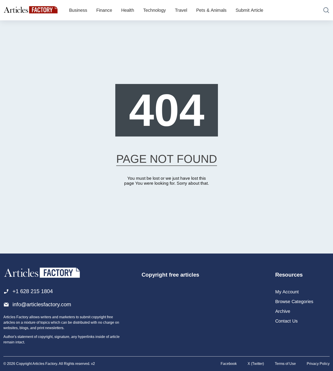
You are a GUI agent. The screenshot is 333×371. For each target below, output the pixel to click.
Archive (282, 311)
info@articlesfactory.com (41, 304)
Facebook (229, 364)
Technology (154, 10)
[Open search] (326, 10)
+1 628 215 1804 (32, 291)
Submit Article (249, 10)
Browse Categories (294, 301)
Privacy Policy (318, 364)
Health (127, 10)
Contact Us (286, 320)
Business (78, 10)
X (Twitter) (256, 364)
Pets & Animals (211, 10)
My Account (287, 291)
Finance (104, 10)
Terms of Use (285, 364)
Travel (181, 10)
